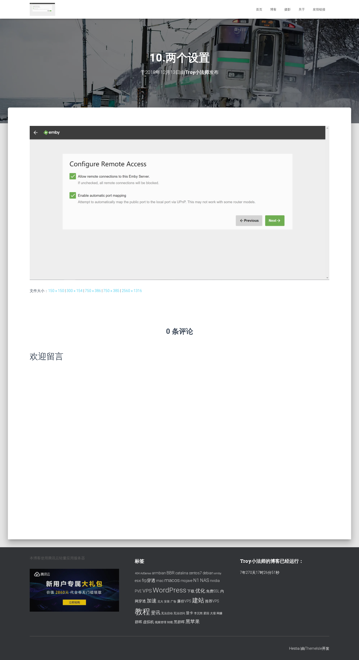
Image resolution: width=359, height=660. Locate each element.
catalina (181, 573)
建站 (198, 600)
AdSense (145, 573)
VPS (147, 591)
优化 (200, 591)
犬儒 (213, 613)
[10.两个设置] (179, 203)
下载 (190, 591)
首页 (259, 9)
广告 (173, 601)
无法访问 (179, 613)
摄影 (287, 9)
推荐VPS (212, 601)
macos (172, 580)
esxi (138, 581)
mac (159, 581)
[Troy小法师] (42, 9)
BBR (171, 572)
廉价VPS (184, 601)
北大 (160, 601)
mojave (186, 581)
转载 (170, 622)
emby (217, 573)
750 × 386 (93, 291)
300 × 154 (74, 291)
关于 (302, 9)
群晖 (138, 622)
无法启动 (167, 613)
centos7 (195, 573)
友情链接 (319, 9)
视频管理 (160, 622)
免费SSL (212, 591)
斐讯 (155, 612)
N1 (196, 580)
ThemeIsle (313, 648)
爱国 (206, 613)
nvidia (215, 581)
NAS (204, 580)
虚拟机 (148, 622)
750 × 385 (111, 291)
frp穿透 (148, 580)
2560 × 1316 (132, 291)
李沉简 (198, 613)
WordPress (169, 590)
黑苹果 (193, 621)
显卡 (189, 613)
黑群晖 (179, 622)
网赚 (219, 613)
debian (208, 573)
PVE (138, 591)
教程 (142, 611)
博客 (273, 9)
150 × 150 (56, 291)
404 (137, 573)
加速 (152, 601)
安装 (167, 601)
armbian (159, 573)
